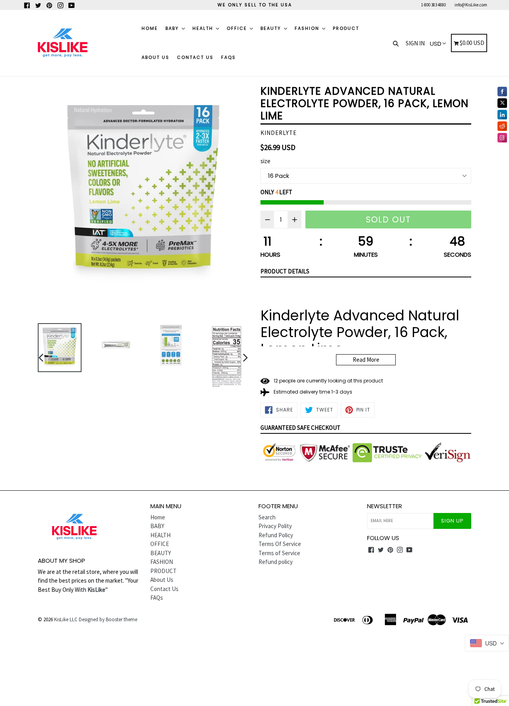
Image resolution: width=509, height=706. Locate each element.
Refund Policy (275, 535)
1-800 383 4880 (433, 5)
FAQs (228, 57)
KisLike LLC (66, 619)
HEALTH (203, 28)
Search (267, 517)
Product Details (284, 271)
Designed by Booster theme (108, 619)
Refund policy (275, 562)
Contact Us (195, 57)
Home (150, 28)
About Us (155, 57)
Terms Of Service (279, 544)
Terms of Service (279, 553)
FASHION (308, 28)
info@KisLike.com (471, 5)
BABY (173, 28)
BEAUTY (271, 28)
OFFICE (238, 28)
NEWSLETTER (384, 506)
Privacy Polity (275, 526)
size (265, 161)
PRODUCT (346, 28)
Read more (366, 359)
